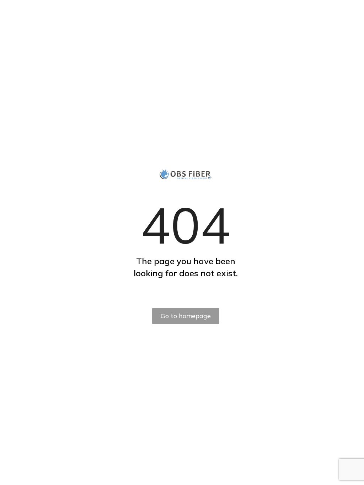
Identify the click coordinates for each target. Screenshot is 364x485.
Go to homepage (186, 316)
